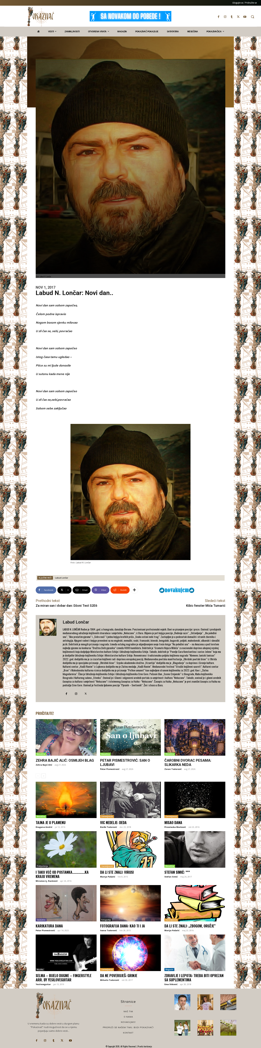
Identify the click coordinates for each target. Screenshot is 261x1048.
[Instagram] (225, 16)
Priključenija (42, 866)
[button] (252, 16)
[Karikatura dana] (66, 903)
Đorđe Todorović (108, 827)
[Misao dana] (194, 800)
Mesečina (41, 754)
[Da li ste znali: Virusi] (130, 849)
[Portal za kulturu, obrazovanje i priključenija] (40, 17)
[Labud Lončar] (49, 658)
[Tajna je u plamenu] (66, 800)
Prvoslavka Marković (175, 827)
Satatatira (41, 920)
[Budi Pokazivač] (182, 1028)
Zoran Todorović (173, 769)
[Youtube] (245, 16)
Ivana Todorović (108, 930)
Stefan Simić (171, 876)
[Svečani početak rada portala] (205, 1028)
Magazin (169, 969)
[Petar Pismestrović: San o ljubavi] (130, 737)
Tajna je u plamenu (51, 822)
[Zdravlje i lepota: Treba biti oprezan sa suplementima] (194, 953)
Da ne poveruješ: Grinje (118, 975)
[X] (238, 16)
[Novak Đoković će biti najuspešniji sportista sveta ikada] (182, 1002)
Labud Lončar (61, 577)
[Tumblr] (231, 16)
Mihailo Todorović (109, 980)
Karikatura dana (49, 926)
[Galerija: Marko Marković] (228, 1028)
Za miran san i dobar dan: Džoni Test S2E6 (66, 605)
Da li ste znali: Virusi (117, 872)
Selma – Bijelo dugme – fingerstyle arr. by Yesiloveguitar (63, 977)
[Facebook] (218, 16)
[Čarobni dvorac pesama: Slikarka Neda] (194, 737)
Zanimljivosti (107, 816)
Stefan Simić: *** (177, 872)
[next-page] (43, 776)
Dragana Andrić (44, 827)
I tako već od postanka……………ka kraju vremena (62, 874)
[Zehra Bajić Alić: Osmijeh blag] (66, 737)
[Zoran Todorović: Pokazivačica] (228, 1002)
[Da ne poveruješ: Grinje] (130, 953)
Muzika (40, 969)
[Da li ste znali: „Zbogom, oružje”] (194, 903)
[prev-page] (38, 776)
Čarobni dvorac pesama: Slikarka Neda (187, 762)
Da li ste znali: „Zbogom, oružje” (190, 926)
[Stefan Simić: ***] (194, 849)
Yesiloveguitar (43, 984)
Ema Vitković (171, 984)
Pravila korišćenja (144, 1046)
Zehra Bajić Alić (44, 764)
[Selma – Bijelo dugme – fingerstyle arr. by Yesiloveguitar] (66, 953)
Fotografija (106, 920)
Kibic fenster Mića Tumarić (205, 605)
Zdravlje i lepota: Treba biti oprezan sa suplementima (194, 977)
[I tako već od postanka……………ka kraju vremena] (66, 849)
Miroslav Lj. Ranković (47, 881)
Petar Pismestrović (109, 769)
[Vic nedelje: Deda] (130, 800)
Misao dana (173, 822)
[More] (134, 590)
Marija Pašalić (107, 876)
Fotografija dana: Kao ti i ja (122, 926)
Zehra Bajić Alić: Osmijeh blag (65, 760)
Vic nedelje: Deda (113, 822)
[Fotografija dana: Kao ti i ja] (130, 903)
